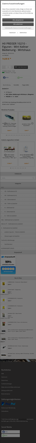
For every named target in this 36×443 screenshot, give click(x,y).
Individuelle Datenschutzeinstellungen (18, 28)
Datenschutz (23, 32)
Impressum (12, 32)
